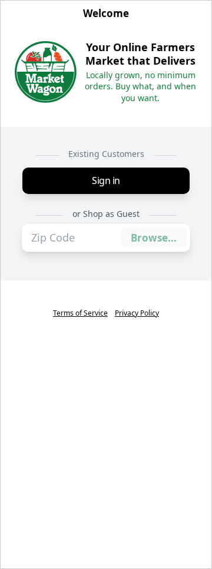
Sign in (106, 180)
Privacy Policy (137, 313)
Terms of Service (80, 313)
